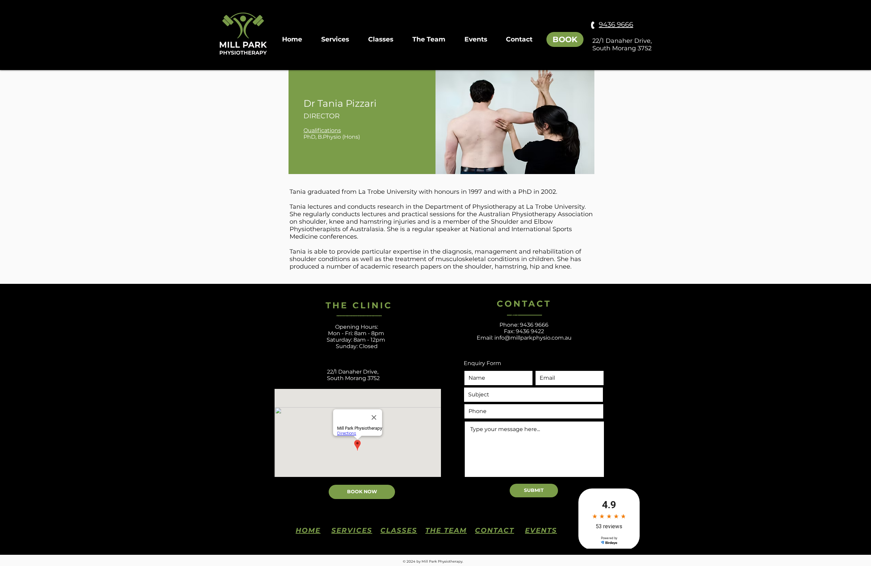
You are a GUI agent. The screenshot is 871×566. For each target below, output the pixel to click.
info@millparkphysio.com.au (533, 338)
